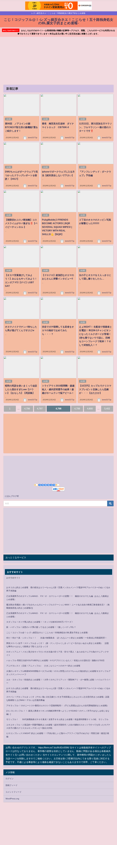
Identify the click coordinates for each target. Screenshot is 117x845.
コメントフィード (14, 792)
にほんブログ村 (12, 496)
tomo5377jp (32, 137)
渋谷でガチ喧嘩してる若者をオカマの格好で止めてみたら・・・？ (58, 330)
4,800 (90, 408)
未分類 (8, 119)
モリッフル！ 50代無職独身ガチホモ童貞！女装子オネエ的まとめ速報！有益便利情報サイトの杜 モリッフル (57, 719)
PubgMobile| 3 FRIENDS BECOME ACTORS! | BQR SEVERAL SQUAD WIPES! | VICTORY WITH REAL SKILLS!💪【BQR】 (57, 227)
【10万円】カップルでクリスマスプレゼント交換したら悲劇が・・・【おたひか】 (95, 389)
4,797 (40, 408)
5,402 (107, 408)
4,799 (77, 408)
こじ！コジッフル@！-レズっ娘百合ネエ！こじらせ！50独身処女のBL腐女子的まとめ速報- (47, 633)
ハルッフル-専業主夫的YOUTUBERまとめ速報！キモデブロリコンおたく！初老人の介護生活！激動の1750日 (55, 660)
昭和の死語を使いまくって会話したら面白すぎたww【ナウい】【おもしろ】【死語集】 (21, 389)
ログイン (10, 779)
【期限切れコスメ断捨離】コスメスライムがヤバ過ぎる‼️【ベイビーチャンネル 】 (21, 223)
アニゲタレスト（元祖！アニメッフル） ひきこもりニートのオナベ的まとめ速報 (43, 666)
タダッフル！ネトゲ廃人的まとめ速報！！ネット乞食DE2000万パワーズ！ (39, 622)
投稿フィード (12, 785)
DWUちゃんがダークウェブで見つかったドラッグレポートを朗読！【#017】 (21, 175)
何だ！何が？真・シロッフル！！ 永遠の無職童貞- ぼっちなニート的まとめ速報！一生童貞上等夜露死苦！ (56, 638)
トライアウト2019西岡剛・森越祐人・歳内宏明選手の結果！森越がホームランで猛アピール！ (58, 389)
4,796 (27, 408)
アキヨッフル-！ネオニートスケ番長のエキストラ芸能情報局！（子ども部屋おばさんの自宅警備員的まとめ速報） (57, 706)
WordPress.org (12, 799)
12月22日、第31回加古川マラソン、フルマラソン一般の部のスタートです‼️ (95, 127)
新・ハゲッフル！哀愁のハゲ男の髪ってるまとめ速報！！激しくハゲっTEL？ (41, 627)
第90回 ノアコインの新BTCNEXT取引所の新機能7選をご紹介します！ (21, 127)
